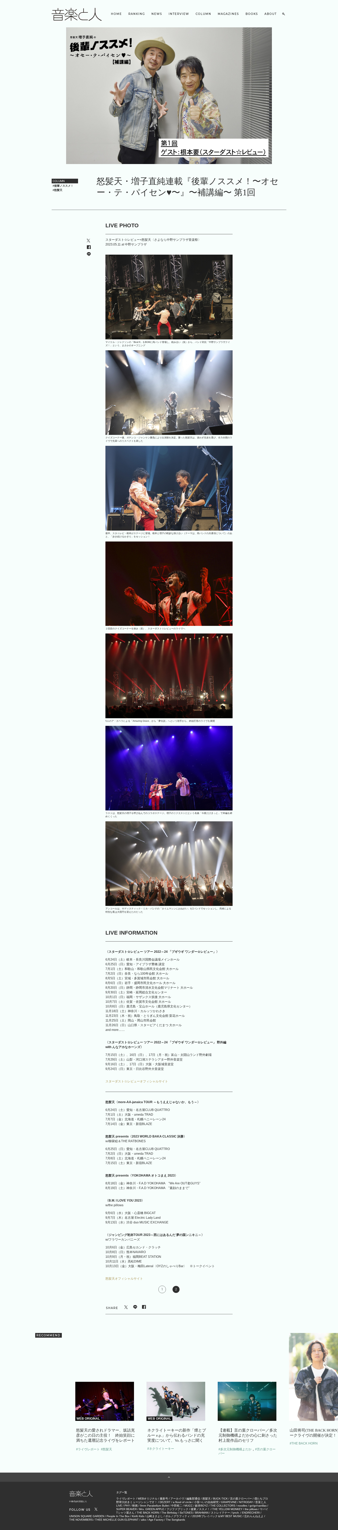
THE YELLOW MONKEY (227, 1509)
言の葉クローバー (241, 1498)
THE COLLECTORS (222, 1505)
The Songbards (175, 1519)
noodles (242, 1505)
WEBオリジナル (147, 1498)
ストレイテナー (220, 1512)
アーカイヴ (177, 1498)
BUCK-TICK (220, 1498)
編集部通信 (193, 1498)
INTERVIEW (179, 14)
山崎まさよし (155, 1516)
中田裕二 (176, 1505)
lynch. (236, 1512)
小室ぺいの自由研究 (206, 1502)
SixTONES (186, 1512)
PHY (127, 1505)
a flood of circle (182, 1502)
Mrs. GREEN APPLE (151, 1509)
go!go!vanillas (258, 1505)
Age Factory (156, 1519)
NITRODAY (246, 1502)
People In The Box (118, 1516)
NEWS (156, 14)
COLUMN (203, 14)
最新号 (164, 1498)
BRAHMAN (202, 1512)
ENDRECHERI (251, 1512)
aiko (143, 1519)
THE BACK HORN (148, 1512)
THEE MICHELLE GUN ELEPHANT (117, 1519)
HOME (116, 14)
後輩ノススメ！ (200, 1509)
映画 (135, 1505)
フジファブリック (177, 1509)
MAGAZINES (228, 14)
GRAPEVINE (229, 1502)
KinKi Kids (138, 1516)
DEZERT (165, 1502)
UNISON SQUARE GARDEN (86, 1516)
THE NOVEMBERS (81, 1519)
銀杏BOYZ (201, 1505)
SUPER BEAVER (126, 1509)
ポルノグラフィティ (177, 1516)
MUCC (188, 1505)
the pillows (251, 1509)
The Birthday (169, 1512)
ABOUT (270, 14)
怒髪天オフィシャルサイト (124, 1278)
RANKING (136, 14)
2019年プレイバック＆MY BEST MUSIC (217, 1516)
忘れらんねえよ (253, 1516)
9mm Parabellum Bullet (154, 1505)
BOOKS (251, 14)
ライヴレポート (125, 1498)
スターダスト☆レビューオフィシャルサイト (136, 1081)
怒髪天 (206, 1498)
